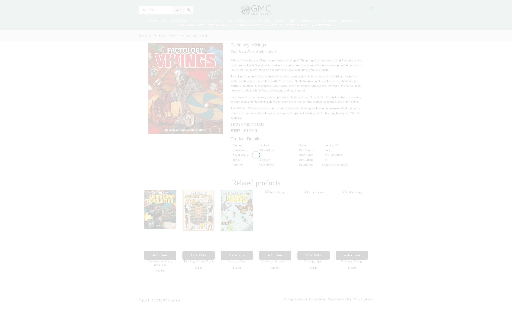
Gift (292, 20)
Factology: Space (313, 261)
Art (164, 20)
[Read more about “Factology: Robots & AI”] (275, 255)
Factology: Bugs (237, 261)
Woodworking (324, 25)
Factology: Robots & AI (275, 261)
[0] (368, 10)
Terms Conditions (363, 299)
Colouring (223, 20)
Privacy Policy (317, 299)
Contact (303, 299)
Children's (328, 164)
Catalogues (290, 299)
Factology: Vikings (352, 261)
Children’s (201, 20)
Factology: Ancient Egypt (198, 261)
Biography (179, 20)
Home (152, 20)
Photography (219, 25)
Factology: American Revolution (160, 263)
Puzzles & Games (248, 25)
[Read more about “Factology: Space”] (313, 255)
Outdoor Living (191, 25)
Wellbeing (274, 25)
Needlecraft (351, 20)
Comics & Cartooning (253, 20)
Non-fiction (341, 164)
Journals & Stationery (318, 20)
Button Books (266, 164)
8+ (326, 159)
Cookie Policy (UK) (339, 299)
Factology (264, 159)
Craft (280, 20)
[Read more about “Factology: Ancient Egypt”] (198, 255)
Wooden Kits (297, 25)
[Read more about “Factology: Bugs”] (237, 255)
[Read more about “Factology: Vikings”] (352, 255)
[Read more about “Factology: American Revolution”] (160, 255)
